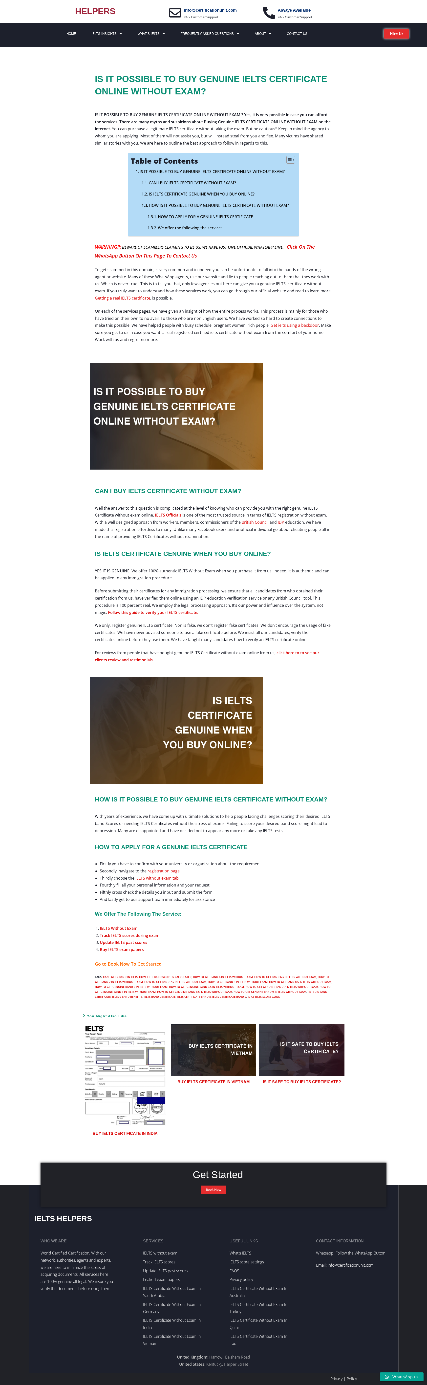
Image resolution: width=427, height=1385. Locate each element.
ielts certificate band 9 (229, 996)
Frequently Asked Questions (207, 34)
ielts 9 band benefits (127, 996)
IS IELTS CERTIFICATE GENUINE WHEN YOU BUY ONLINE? (202, 194)
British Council (255, 522)
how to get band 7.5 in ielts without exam (175, 982)
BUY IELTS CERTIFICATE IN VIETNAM (213, 1082)
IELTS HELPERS (63, 1218)
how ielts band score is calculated (165, 977)
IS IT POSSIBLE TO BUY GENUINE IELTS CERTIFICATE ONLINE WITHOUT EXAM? (212, 171)
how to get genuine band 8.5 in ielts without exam (194, 992)
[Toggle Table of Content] (288, 159)
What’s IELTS (149, 34)
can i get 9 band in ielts (120, 977)
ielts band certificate (159, 996)
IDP (280, 522)
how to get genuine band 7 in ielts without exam (281, 987)
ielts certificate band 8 (194, 996)
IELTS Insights (104, 34)
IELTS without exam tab (157, 878)
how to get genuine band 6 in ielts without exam (131, 987)
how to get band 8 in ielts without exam (238, 982)
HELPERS (95, 11)
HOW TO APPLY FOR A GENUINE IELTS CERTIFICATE (205, 216)
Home (71, 34)
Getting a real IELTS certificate (122, 298)
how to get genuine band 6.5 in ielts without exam (206, 987)
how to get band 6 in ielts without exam (223, 977)
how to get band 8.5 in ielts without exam (300, 982)
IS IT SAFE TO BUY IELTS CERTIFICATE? (302, 1082)
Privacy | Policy (343, 1379)
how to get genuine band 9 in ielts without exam (270, 992)
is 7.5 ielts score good (264, 996)
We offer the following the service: (190, 228)
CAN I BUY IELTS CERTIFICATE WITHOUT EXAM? (192, 183)
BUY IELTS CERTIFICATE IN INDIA (125, 1133)
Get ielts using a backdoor (295, 325)
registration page (164, 871)
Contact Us (297, 34)
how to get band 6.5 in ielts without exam (285, 977)
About (260, 34)
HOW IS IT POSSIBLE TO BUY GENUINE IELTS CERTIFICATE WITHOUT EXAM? (219, 205)
